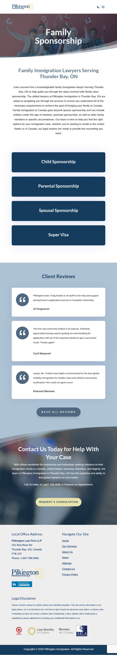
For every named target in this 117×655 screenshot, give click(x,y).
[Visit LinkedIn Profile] (22, 584)
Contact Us (68, 569)
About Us (67, 552)
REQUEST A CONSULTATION (58, 502)
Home (65, 540)
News (65, 557)
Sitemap (66, 563)
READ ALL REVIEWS (58, 412)
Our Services (69, 546)
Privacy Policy (70, 574)
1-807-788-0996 (98, 8)
